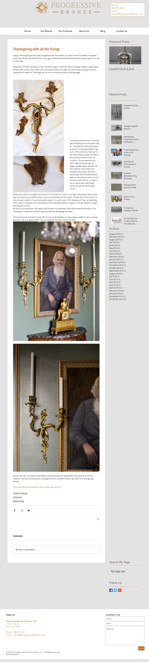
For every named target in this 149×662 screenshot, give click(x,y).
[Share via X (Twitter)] (21, 510)
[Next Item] (136, 55)
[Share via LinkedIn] (28, 510)
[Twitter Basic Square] (115, 590)
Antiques (17, 497)
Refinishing (18, 501)
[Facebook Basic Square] (111, 590)
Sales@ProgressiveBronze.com (127, 14)
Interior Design (20, 493)
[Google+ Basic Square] (119, 590)
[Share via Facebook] (14, 510)
